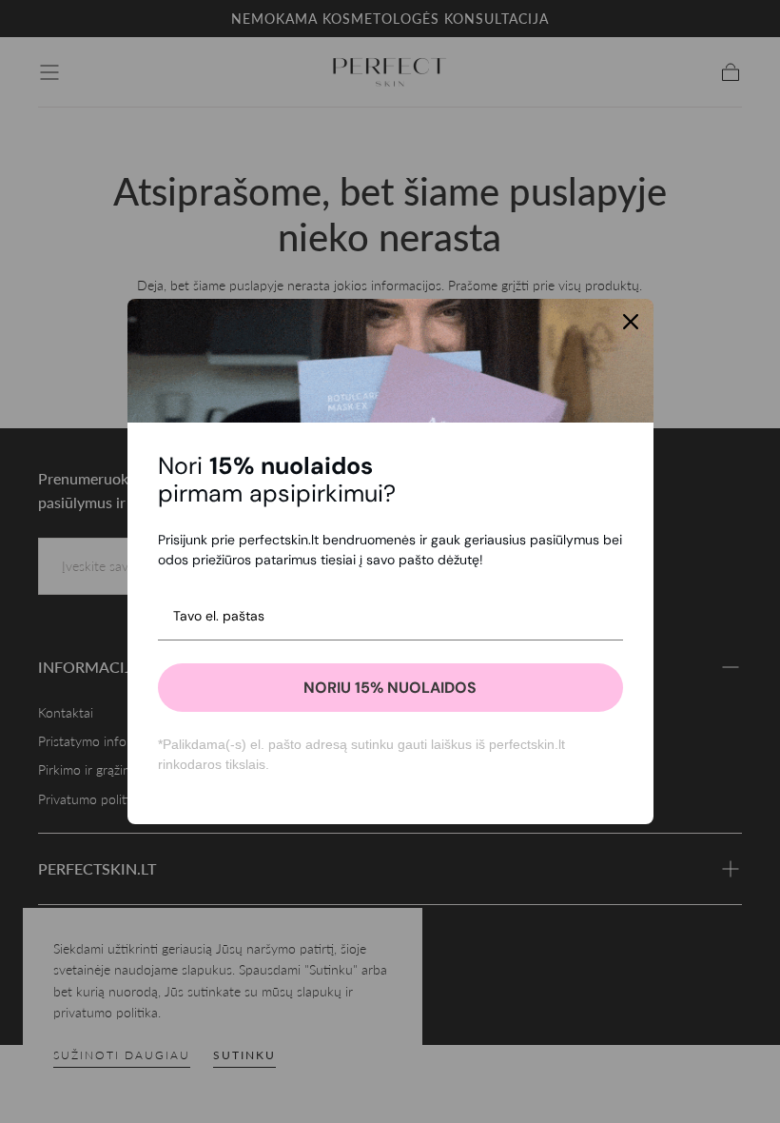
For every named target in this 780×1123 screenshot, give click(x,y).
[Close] (630, 322)
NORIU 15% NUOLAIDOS (390, 688)
